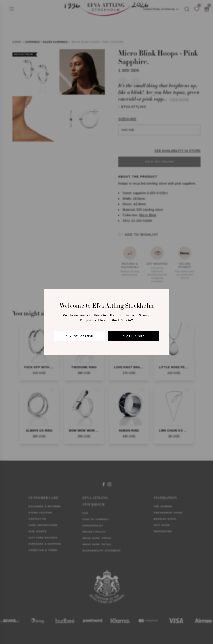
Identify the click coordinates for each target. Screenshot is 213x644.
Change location (79, 336)
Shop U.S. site (134, 336)
